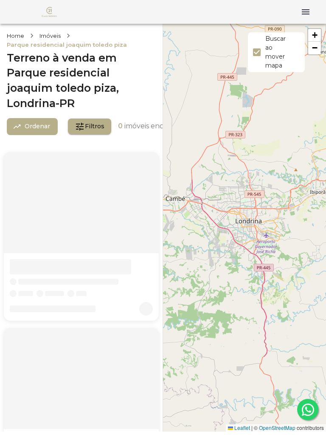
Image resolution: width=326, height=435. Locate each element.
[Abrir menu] (305, 12)
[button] (314, 35)
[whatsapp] (307, 409)
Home (15, 35)
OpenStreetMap (277, 427)
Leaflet (241, 427)
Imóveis (50, 35)
